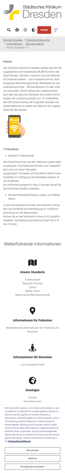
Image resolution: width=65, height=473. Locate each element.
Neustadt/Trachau (32, 283)
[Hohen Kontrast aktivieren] (33, 30)
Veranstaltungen (32, 401)
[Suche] (9, 30)
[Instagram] (25, 30)
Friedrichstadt (32, 279)
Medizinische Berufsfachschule (32, 294)
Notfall (44, 30)
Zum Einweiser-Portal (32, 364)
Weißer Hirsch (32, 291)
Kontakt (32, 397)
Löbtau (32, 287)
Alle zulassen (32, 450)
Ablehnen (32, 458)
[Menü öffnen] (56, 30)
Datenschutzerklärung (19, 441)
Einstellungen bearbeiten (32, 466)
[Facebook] (17, 30)
